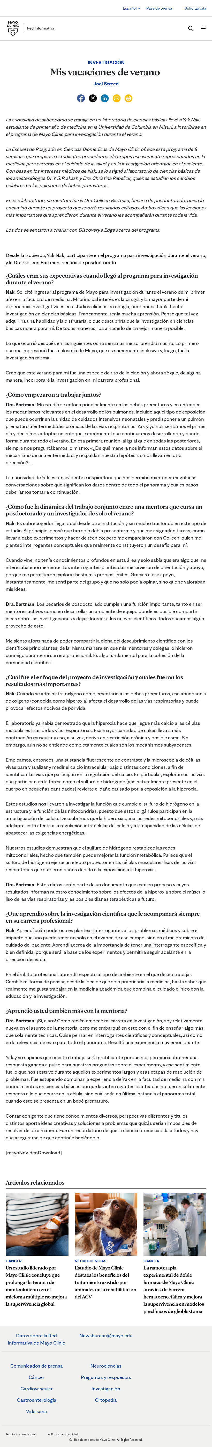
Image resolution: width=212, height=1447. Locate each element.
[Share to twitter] (93, 97)
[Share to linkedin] (105, 97)
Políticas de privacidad (63, 1434)
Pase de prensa (159, 8)
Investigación (106, 1388)
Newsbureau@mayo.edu (105, 1335)
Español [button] (130, 8)
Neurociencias (106, 1366)
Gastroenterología (36, 1400)
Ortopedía (106, 1400)
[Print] (128, 97)
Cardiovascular (36, 1388)
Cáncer (36, 1377)
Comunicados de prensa (36, 1366)
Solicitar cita (195, 8)
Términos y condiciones (21, 1434)
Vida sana (36, 1411)
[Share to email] (117, 97)
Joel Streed (106, 83)
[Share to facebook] (81, 97)
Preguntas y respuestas (106, 1377)
